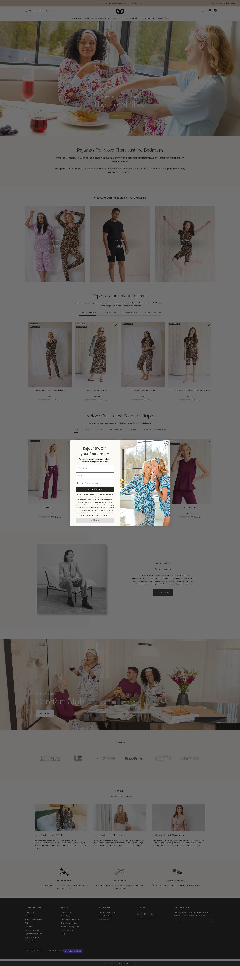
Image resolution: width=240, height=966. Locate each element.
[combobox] (80, 483)
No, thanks (95, 520)
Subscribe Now (95, 489)
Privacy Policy (96, 510)
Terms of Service (108, 510)
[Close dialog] (167, 443)
